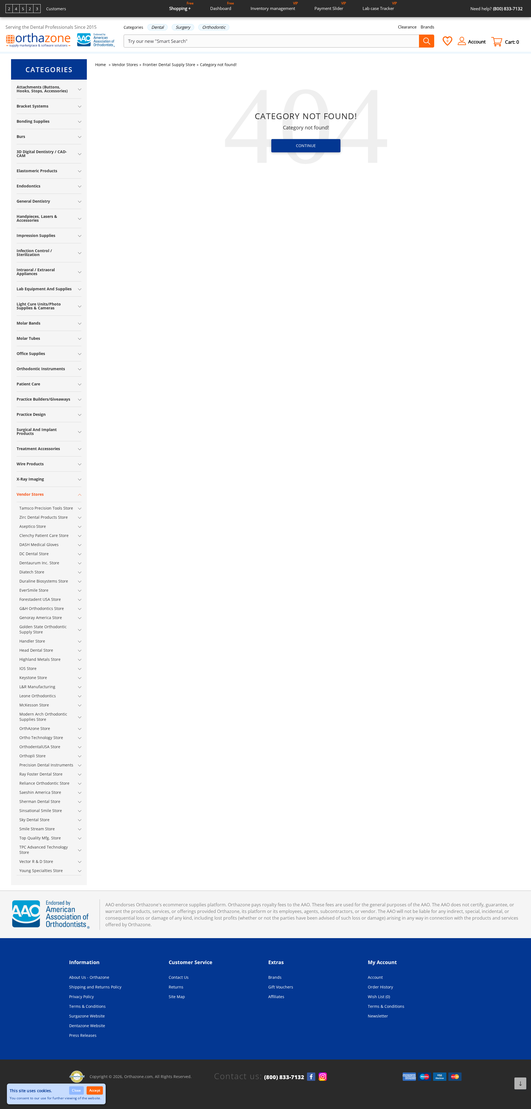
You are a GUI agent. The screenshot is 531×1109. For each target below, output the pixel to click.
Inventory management (274, 6)
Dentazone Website (87, 1025)
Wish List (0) (379, 996)
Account (375, 977)
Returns (176, 987)
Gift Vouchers (280, 987)
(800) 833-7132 (284, 1077)
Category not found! (218, 64)
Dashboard (222, 6)
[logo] (38, 40)
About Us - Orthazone (89, 977)
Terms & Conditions (87, 1006)
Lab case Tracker (380, 6)
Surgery (183, 27)
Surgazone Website (87, 1016)
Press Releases (83, 1035)
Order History (380, 987)
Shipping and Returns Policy (95, 987)
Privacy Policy (81, 996)
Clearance (407, 27)
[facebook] (311, 1077)
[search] (426, 41)
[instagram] (323, 1077)
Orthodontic (213, 27)
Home (100, 64)
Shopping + (181, 6)
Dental (157, 27)
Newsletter (378, 1016)
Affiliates (276, 996)
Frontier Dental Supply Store (169, 64)
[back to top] (520, 1083)
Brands (427, 27)
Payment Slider (330, 6)
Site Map (177, 996)
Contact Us (179, 977)
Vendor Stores (125, 64)
